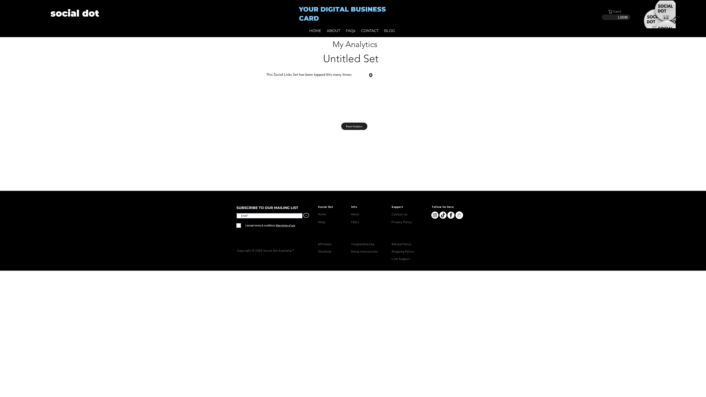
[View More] (74, 13)
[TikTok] (443, 215)
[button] (616, 12)
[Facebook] (450, 215)
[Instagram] (434, 215)
